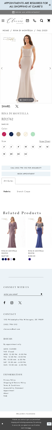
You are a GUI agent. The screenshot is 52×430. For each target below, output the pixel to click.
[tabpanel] (26, 68)
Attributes (8, 181)
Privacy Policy (10, 380)
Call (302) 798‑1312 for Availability (26, 168)
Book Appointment (26, 174)
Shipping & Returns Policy (15, 383)
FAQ (5, 396)
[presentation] (12, 232)
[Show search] (41, 20)
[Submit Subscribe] (41, 294)
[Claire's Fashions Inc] (15, 21)
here (29, 428)
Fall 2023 (42, 30)
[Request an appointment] (27, 20)
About (6, 393)
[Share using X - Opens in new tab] (16, 106)
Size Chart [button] (44, 141)
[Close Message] (49, 5)
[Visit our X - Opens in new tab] (20, 302)
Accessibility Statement (14, 388)
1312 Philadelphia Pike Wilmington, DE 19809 (24, 320)
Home (6, 30)
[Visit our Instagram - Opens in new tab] (11, 303)
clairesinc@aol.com (12, 329)
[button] (3, 21)
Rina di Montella (23, 30)
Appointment (9, 390)
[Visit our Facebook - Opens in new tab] (4, 302)
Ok (49, 424)
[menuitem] (3, 21)
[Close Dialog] (2, 423)
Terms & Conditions (12, 385)
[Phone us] (34, 20)
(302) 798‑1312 (10, 324)
